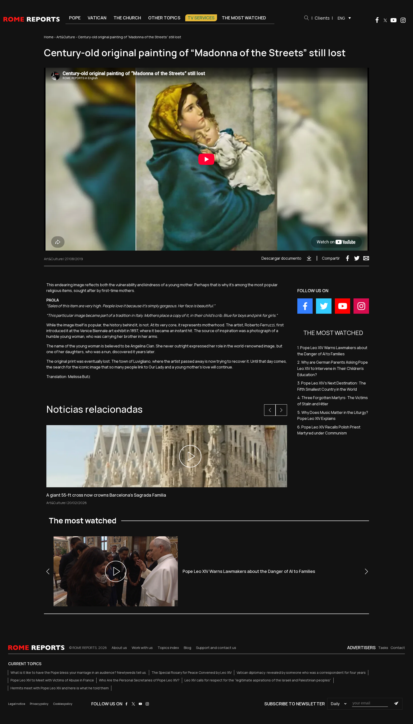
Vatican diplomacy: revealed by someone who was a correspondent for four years (301, 672)
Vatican (97, 18)
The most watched (244, 18)
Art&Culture (65, 37)
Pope (75, 18)
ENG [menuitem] (341, 18)
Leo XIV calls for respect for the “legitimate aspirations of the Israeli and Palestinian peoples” (258, 680)
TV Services (201, 18)
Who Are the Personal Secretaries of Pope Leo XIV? (139, 680)
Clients (322, 18)
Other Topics (164, 18)
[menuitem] (343, 18)
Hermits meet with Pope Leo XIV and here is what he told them (60, 688)
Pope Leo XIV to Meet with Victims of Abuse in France (52, 680)
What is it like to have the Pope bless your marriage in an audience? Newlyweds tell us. (79, 672)
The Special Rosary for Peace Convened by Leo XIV (192, 672)
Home (49, 37)
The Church (127, 18)
